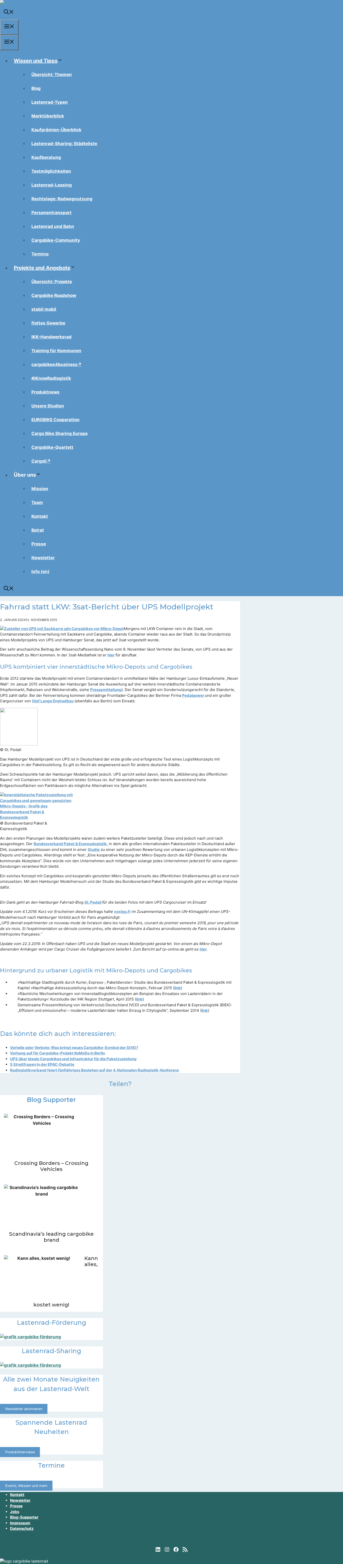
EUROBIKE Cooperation (55, 419)
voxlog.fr (122, 911)
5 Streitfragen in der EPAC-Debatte (42, 1064)
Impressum (20, 1523)
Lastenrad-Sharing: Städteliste (64, 143)
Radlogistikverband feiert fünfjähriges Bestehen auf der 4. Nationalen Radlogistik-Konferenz (94, 1070)
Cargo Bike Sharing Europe (59, 433)
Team (37, 502)
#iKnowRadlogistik (51, 378)
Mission (39, 488)
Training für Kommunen (56, 350)
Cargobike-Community (55, 240)
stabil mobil (43, 309)
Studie (94, 849)
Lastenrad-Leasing (51, 184)
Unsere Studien (47, 405)
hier (111, 655)
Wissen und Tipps (36, 61)
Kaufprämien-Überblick (56, 129)
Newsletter (43, 557)
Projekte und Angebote (42, 268)
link (177, 987)
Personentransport (51, 212)
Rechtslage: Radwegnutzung (61, 198)
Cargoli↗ (41, 461)
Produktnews (45, 392)
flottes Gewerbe (48, 323)
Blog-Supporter (24, 1517)
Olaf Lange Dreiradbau (53, 701)
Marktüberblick (47, 115)
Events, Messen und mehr (26, 1485)
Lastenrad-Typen (49, 102)
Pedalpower (193, 695)
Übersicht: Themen (51, 74)
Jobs (14, 1511)
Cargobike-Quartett (52, 447)
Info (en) (40, 571)
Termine (40, 254)
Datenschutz (22, 1528)
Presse (38, 543)
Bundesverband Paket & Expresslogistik (70, 843)
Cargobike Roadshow (53, 295)
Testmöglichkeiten (51, 171)
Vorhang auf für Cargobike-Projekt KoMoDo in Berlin (57, 1053)
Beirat (37, 530)
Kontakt (39, 516)
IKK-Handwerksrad (51, 336)
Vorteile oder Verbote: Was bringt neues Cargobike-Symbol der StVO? (74, 1047)
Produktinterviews (20, 1452)
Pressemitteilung (106, 689)
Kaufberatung (46, 157)
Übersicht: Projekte (51, 281)
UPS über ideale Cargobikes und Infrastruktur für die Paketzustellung (73, 1058)
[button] (9, 13)
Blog (36, 88)
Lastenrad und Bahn (52, 226)
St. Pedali (93, 902)
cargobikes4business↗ (56, 364)
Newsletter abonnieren (23, 1409)
